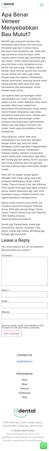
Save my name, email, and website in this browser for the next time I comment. (22, 326)
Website (5, 312)
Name (5, 290)
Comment (7, 255)
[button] (41, 5)
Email (5, 301)
